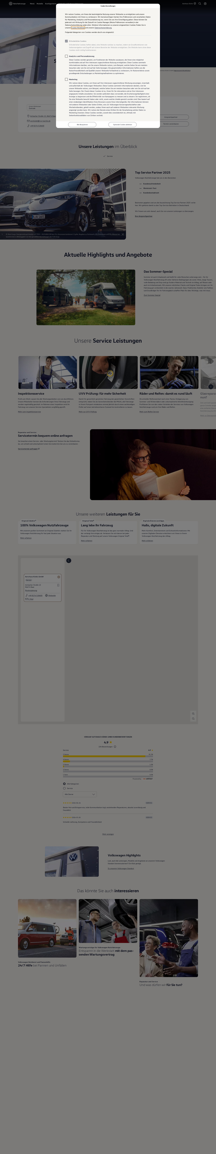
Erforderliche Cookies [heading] (77, 41)
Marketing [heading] (73, 79)
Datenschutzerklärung (103, 28)
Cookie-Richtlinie (78, 28)
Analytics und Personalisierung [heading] (81, 56)
